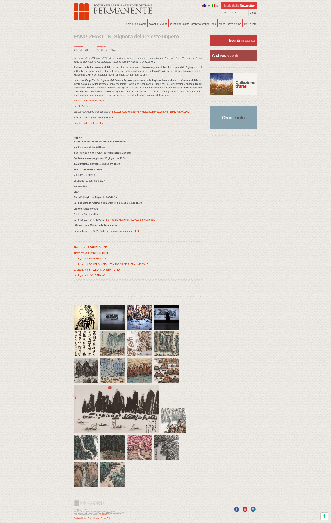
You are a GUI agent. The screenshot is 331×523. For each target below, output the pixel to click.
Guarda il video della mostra (88, 123)
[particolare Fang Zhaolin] (140, 330)
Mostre (114, 50)
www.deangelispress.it (143, 220)
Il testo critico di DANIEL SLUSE (90, 247)
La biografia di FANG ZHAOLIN (90, 258)
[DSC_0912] (167, 330)
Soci (214, 23)
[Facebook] (236, 511)
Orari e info (249, 23)
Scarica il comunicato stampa (89, 100)
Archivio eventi (103, 50)
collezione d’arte (179, 23)
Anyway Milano (103, 515)
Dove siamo (233, 23)
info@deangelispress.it (117, 220)
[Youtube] (245, 511)
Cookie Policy (106, 518)
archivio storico (200, 23)
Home (129, 23)
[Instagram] (253, 511)
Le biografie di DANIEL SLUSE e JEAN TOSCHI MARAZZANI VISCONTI (111, 264)
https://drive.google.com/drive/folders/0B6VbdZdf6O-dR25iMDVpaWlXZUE (150, 111)
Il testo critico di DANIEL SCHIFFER (92, 253)
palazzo (153, 23)
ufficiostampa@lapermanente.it (123, 231)
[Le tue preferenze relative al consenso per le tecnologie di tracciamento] (324, 516)
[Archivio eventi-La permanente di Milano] (233, 49)
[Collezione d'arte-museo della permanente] (233, 84)
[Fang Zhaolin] (87, 330)
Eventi (163, 23)
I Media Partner (81, 106)
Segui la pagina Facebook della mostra (94, 117)
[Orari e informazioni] (233, 117)
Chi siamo (140, 23)
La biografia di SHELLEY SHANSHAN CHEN (97, 269)
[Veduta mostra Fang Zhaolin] (113, 330)
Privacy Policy (93, 518)
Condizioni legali (80, 518)
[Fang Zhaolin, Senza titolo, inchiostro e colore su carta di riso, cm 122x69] (167, 384)
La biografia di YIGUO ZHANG (89, 275)
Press (222, 23)
